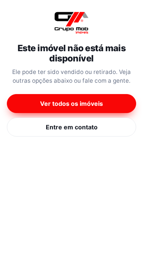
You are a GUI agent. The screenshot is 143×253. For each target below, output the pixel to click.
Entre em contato (72, 127)
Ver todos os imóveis (71, 103)
